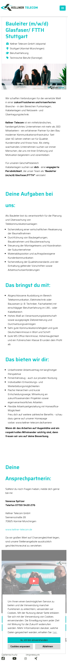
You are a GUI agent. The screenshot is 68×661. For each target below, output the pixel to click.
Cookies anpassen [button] (20, 646)
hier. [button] (55, 632)
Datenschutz (9, 655)
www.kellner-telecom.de (18, 529)
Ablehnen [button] (48, 646)
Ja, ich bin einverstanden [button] (34, 640)
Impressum (33, 655)
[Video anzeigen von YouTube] (34, 581)
